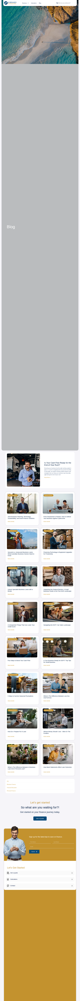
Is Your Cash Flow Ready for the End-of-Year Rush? (57, 464)
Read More (11, 521)
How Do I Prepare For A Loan (17, 731)
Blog (40, 3)
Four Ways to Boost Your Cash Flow (19, 660)
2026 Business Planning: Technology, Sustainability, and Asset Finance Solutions (21, 517)
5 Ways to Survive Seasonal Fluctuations (21, 696)
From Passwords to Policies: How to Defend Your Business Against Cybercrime (57, 517)
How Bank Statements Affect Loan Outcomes (58, 767)
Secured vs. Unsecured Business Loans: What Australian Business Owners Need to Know (21, 553)
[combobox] (64, 3)
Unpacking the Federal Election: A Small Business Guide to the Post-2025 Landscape (57, 590)
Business (24, 3)
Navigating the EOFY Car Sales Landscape (57, 625)
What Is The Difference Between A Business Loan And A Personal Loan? (21, 768)
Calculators (34, 3)
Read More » (47, 477)
